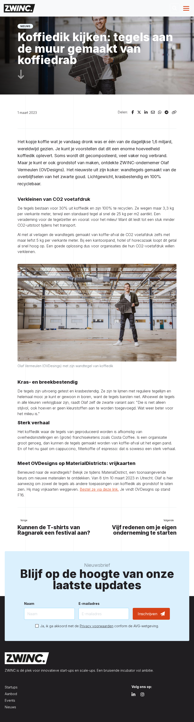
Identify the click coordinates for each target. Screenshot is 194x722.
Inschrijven (147, 613)
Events (10, 700)
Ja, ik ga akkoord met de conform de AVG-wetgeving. (99, 626)
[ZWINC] (19, 8)
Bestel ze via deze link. (99, 489)
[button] (174, 8)
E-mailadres (89, 604)
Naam (29, 604)
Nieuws (10, 707)
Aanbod (11, 694)
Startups (11, 687)
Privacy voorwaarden (96, 626)
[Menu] (186, 8)
